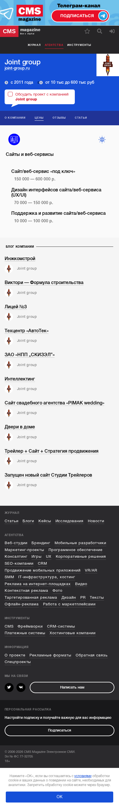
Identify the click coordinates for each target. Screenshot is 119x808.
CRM (42, 563)
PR (83, 598)
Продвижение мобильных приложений (43, 570)
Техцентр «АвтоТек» (27, 330)
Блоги (28, 521)
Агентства (54, 45)
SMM (9, 577)
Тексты (97, 598)
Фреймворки (30, 626)
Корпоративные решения (81, 557)
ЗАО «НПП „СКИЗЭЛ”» (30, 354)
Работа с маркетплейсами (69, 604)
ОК (59, 797)
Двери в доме (20, 427)
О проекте (15, 655)
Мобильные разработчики (81, 543)
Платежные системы (25, 633)
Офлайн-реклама (22, 604)
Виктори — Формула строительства (44, 282)
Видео (81, 584)
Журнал (34, 45)
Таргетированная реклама (31, 598)
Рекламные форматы (50, 655)
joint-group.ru (17, 68)
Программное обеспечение (76, 550)
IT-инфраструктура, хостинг (46, 577)
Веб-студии (16, 543)
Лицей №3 (16, 306)
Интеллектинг (20, 379)
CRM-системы (61, 626)
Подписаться (59, 730)
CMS (9, 626)
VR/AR (91, 570)
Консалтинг (16, 557)
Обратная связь (92, 655)
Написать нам (72, 687)
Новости (96, 521)
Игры (36, 557)
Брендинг (40, 543)
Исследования (69, 521)
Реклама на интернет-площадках (38, 584)
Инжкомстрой (20, 258)
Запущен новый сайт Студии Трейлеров (48, 475)
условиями (83, 776)
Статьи (11, 521)
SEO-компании (19, 563)
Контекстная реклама (27, 591)
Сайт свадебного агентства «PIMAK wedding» (54, 403)
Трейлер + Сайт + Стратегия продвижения (51, 451)
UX (48, 557)
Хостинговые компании (73, 633)
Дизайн (69, 598)
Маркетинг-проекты (24, 550)
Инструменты (79, 45)
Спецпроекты (18, 662)
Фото (57, 591)
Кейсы (44, 521)
